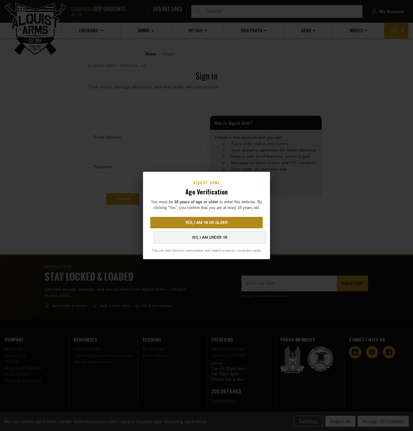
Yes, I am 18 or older (206, 222)
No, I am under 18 (209, 237)
